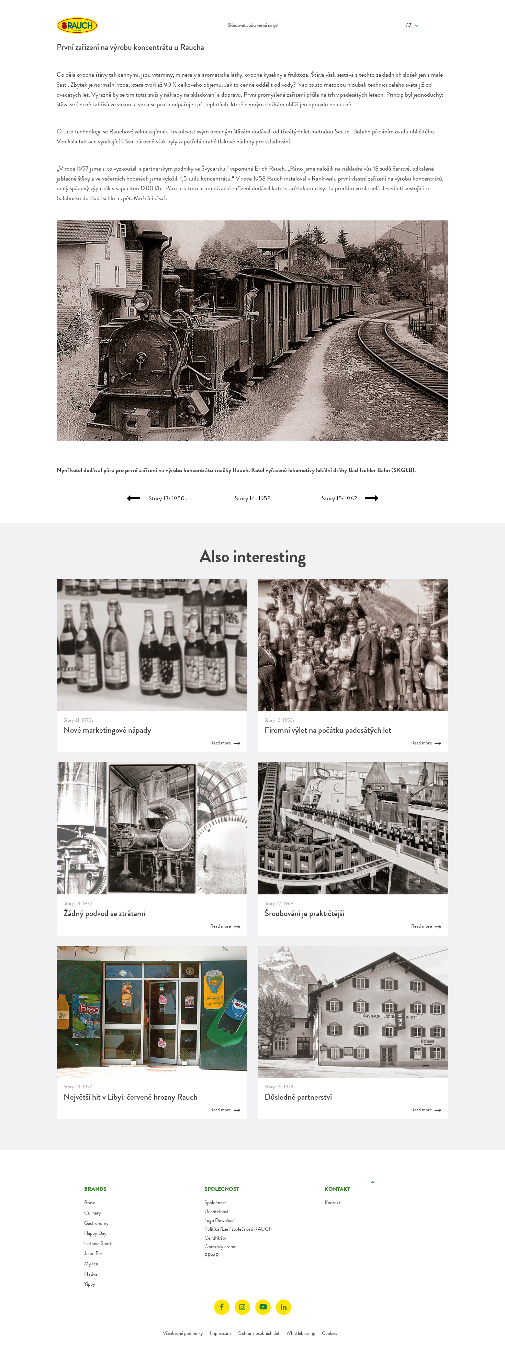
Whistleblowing (301, 1333)
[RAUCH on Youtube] (263, 1307)
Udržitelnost (216, 1211)
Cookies (329, 1333)
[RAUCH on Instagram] (242, 1307)
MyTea (91, 1263)
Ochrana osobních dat (259, 1333)
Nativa (90, 1274)
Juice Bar (93, 1253)
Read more (221, 742)
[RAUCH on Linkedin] (283, 1307)
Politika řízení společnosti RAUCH (238, 1229)
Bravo (90, 1202)
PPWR (211, 1255)
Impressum (220, 1333)
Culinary (92, 1213)
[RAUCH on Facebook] (221, 1307)
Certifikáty (215, 1238)
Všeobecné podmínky (183, 1333)
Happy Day (95, 1233)
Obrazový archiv (220, 1246)
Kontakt (332, 1202)
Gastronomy (96, 1223)
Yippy (89, 1284)
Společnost (215, 1202)
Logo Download (219, 1220)
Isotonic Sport (98, 1243)
